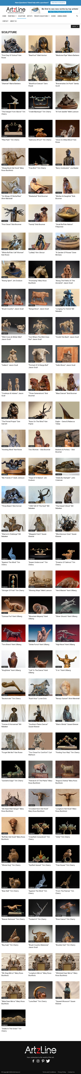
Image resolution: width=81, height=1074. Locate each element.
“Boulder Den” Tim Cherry (65, 945)
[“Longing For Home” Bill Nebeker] (67, 297)
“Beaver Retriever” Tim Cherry (13, 919)
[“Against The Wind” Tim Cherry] (13, 551)
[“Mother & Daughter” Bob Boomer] (67, 185)
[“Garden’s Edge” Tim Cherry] (13, 769)
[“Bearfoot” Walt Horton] (40, 44)
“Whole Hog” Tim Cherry (10, 865)
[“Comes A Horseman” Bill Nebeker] (13, 713)
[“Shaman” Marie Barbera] (13, 72)
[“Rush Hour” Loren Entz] (40, 687)
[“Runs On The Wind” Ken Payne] (40, 410)
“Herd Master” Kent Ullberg (66, 590)
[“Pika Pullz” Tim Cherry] (13, 128)
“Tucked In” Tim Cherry (37, 919)
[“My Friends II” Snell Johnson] (13, 466)
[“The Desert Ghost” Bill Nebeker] (67, 494)
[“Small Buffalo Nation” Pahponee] (67, 213)
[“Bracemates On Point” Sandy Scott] (67, 72)
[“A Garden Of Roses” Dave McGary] (67, 241)
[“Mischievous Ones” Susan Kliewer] (67, 523)
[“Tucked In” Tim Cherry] (40, 908)
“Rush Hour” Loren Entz (37, 698)
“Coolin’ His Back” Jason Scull (67, 337)
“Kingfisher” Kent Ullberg (11, 670)
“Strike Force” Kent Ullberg (38, 644)
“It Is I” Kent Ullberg (63, 670)
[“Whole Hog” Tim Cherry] (13, 853)
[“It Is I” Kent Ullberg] (67, 659)
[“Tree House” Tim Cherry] (67, 853)
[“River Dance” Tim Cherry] (67, 908)
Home (4, 16)
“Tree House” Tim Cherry (65, 865)
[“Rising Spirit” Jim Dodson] (13, 269)
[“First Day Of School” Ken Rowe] (13, 44)
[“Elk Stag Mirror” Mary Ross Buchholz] (13, 962)
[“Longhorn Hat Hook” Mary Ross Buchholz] (67, 797)
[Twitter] (47, 1061)
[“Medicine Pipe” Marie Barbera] (67, 44)
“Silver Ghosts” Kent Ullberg (66, 616)
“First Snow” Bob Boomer (11, 224)
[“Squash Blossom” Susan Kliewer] (67, 990)
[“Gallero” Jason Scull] (13, 354)
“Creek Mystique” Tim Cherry (39, 112)
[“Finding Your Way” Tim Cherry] (67, 741)
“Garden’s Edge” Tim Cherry (12, 781)
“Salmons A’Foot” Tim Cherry (39, 140)
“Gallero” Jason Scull (9, 365)
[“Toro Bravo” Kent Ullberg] (13, 633)
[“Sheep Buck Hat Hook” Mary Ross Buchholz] (13, 156)
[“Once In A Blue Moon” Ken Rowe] (67, 128)
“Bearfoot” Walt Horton (37, 55)
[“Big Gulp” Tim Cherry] (13, 933)
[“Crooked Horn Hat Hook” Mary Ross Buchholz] (40, 797)
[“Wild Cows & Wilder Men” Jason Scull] (13, 325)
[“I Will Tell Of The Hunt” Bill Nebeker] (40, 494)
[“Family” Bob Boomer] (40, 213)
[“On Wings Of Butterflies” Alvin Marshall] (13, 185)
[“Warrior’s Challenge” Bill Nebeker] (13, 523)
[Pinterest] (43, 1061)
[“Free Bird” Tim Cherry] (40, 156)
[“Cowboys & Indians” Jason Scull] (13, 382)
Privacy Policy (62, 1072)
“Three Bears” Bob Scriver (11, 506)
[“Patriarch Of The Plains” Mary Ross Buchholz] (40, 769)
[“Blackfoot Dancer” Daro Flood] (40, 72)
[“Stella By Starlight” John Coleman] (67, 466)
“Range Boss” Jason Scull (38, 309)
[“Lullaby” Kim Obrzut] (40, 241)
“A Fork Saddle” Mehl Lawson (66, 112)
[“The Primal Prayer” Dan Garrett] (13, 410)
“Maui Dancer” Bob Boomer (66, 393)
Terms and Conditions (49, 1072)
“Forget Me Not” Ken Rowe (11, 752)
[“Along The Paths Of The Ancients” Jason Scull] (67, 269)
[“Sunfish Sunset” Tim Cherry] (40, 853)
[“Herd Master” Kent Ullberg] (67, 579)
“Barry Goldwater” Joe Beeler (66, 168)
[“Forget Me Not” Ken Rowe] (13, 741)
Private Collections (41, 16)
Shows (53, 16)
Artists (29, 16)
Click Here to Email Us (58, 2)
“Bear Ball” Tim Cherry (10, 891)
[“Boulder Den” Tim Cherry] (67, 933)
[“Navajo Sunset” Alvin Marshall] (67, 687)
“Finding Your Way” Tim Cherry (67, 752)
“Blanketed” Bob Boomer (38, 196)
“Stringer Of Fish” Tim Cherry (12, 590)
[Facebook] (33, 1061)
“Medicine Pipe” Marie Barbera (67, 55)
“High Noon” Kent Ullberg (65, 644)
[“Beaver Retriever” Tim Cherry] (13, 908)
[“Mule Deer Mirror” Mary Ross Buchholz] (13, 990)
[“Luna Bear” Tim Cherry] (40, 990)
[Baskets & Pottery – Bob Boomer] (67, 438)
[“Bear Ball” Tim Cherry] (13, 879)
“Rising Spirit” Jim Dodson (11, 281)
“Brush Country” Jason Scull (12, 309)
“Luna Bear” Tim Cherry (37, 1001)
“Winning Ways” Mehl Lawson (40, 590)
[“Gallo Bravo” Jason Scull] (67, 354)
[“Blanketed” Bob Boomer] (40, 185)
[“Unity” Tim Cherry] (67, 825)
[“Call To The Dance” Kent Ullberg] (40, 659)
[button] (77, 16)
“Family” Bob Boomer (36, 224)
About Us (13, 21)
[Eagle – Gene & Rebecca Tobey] (67, 410)
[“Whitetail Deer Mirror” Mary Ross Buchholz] (67, 962)
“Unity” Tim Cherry (62, 837)
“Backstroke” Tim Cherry (11, 698)
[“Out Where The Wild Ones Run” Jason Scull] (40, 325)
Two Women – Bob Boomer (39, 450)
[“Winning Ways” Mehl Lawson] (40, 579)
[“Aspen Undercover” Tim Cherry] (40, 551)
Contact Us (71, 1072)
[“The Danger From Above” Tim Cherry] (13, 100)
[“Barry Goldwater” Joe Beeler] (67, 156)
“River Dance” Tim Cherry (65, 919)
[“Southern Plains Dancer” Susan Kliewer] (40, 713)
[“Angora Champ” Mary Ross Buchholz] (67, 769)
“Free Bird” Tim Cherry (37, 168)
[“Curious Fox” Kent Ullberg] (13, 605)
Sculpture (21, 16)
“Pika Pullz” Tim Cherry (10, 140)
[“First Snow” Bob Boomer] (13, 213)
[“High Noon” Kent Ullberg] (67, 633)
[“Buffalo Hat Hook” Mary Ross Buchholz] (13, 825)
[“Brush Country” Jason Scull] (13, 297)
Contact (5, 21)
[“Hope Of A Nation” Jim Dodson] (40, 466)
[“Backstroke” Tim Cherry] (13, 687)
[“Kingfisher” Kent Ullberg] (13, 659)
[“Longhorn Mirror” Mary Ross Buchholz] (40, 962)
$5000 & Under (62, 16)
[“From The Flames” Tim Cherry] (67, 879)
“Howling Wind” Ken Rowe (11, 450)
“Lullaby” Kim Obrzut (36, 252)
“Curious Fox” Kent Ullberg (11, 616)
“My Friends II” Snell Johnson (12, 478)
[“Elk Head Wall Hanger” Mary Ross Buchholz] (13, 797)
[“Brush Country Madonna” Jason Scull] (40, 933)
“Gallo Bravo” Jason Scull (65, 365)
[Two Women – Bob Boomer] (40, 438)
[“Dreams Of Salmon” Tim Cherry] (67, 551)
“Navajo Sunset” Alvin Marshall (67, 698)
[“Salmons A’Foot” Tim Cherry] (40, 128)
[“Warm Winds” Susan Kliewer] (67, 713)
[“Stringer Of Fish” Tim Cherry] (13, 579)
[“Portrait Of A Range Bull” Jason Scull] (40, 354)
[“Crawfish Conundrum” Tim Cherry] (40, 825)
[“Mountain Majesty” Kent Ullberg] (40, 605)
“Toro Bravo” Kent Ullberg (11, 644)
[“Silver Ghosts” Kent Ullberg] (67, 605)
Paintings (11, 16)
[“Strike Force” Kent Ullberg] (40, 633)
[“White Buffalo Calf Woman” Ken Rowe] (13, 241)
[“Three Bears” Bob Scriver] (13, 494)
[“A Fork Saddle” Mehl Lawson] (67, 100)
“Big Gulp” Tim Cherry (9, 945)
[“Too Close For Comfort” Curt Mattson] (40, 741)
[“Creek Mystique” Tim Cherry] (40, 100)
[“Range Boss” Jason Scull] (40, 297)
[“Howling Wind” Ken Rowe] (13, 438)
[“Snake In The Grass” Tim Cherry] (13, 1018)
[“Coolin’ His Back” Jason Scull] (67, 325)
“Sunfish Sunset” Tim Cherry (39, 865)
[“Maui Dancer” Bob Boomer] (67, 382)
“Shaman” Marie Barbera (10, 83)
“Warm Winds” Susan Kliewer (66, 724)
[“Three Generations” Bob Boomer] (40, 382)
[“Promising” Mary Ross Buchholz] (40, 269)
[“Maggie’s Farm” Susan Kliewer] (40, 523)
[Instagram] (38, 1061)
